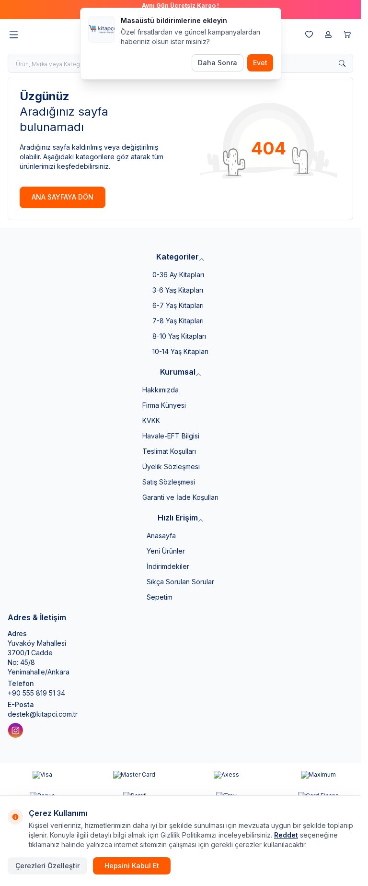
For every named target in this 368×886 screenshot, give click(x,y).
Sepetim (159, 597)
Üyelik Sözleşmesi (171, 466)
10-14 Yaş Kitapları (180, 351)
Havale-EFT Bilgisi (170, 436)
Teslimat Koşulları (169, 451)
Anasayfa (161, 536)
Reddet (286, 835)
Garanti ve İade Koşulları (180, 497)
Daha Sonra (217, 63)
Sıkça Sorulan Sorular (180, 582)
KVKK (151, 420)
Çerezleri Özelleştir (47, 866)
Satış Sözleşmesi (168, 482)
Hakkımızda (160, 390)
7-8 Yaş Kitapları (178, 321)
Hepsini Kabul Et (131, 866)
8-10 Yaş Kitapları (179, 336)
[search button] (342, 63)
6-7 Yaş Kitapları (178, 305)
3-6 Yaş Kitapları (177, 290)
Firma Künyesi (164, 405)
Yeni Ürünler (166, 551)
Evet (260, 63)
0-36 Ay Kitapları (178, 275)
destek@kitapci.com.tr (43, 714)
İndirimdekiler (168, 566)
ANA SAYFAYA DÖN (62, 197)
